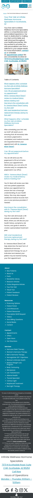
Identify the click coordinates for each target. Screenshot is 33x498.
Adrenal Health (12, 375)
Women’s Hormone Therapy (17, 352)
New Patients (11, 271)
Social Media (11, 322)
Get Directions (12, 341)
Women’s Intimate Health (16, 360)
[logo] (5, 5)
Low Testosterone (13, 373)
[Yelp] (16, 490)
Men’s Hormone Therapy (15, 355)
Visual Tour (11, 290)
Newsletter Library (13, 279)
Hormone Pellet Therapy (15, 349)
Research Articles (13, 282)
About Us (10, 274)
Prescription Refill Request (16, 314)
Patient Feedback (13, 292)
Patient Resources (13, 311)
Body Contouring (13, 367)
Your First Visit (12, 287)
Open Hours (11, 338)
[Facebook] (12, 490)
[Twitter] (26, 490)
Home (4, 13)
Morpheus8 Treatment (15, 384)
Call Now (16, 471)
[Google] (7, 490)
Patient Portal (12, 306)
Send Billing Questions (15, 320)
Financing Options (13, 303)
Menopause (11, 370)
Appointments (12, 333)
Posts (9, 276)
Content (10, 325)
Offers (9, 336)
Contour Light (12, 381)
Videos (9, 317)
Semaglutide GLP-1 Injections (17, 357)
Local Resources (13, 309)
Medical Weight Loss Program (14, 364)
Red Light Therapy (13, 386)
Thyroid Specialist (13, 378)
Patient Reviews (12, 295)
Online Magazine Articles (16, 284)
